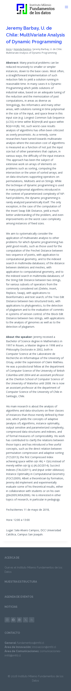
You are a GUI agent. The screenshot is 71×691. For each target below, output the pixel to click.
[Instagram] (7, 619)
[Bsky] (31, 619)
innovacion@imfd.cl (44, 647)
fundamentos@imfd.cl (30, 642)
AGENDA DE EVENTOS (19, 596)
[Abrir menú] (68, 7)
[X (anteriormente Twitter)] (25, 619)
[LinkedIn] (19, 619)
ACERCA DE (12, 557)
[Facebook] (13, 619)
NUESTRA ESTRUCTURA (21, 581)
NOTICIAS (11, 606)
